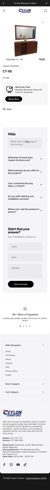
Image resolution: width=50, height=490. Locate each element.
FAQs (27, 141)
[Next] (46, 3)
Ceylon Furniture (11, 66)
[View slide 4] (29, 326)
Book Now (14, 99)
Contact (8, 363)
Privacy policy (11, 371)
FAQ (7, 367)
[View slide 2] (23, 326)
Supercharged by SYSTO (36, 478)
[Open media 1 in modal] (42, 21)
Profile (8, 375)
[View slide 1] (20, 326)
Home (8, 351)
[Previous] (4, 3)
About (8, 359)
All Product (10, 355)
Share (8, 109)
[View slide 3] (26, 326)
